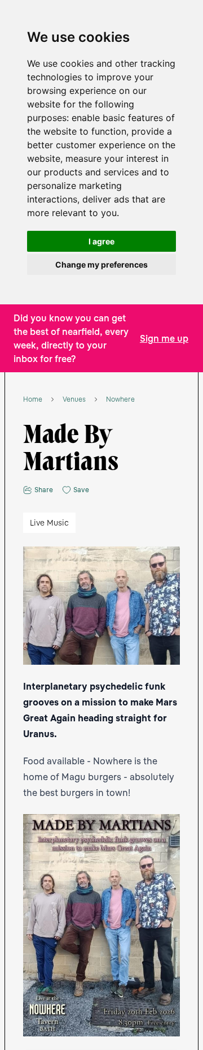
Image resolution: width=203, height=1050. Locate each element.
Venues (74, 399)
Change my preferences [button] (101, 264)
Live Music (49, 522)
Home (32, 399)
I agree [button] (101, 241)
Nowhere (120, 399)
